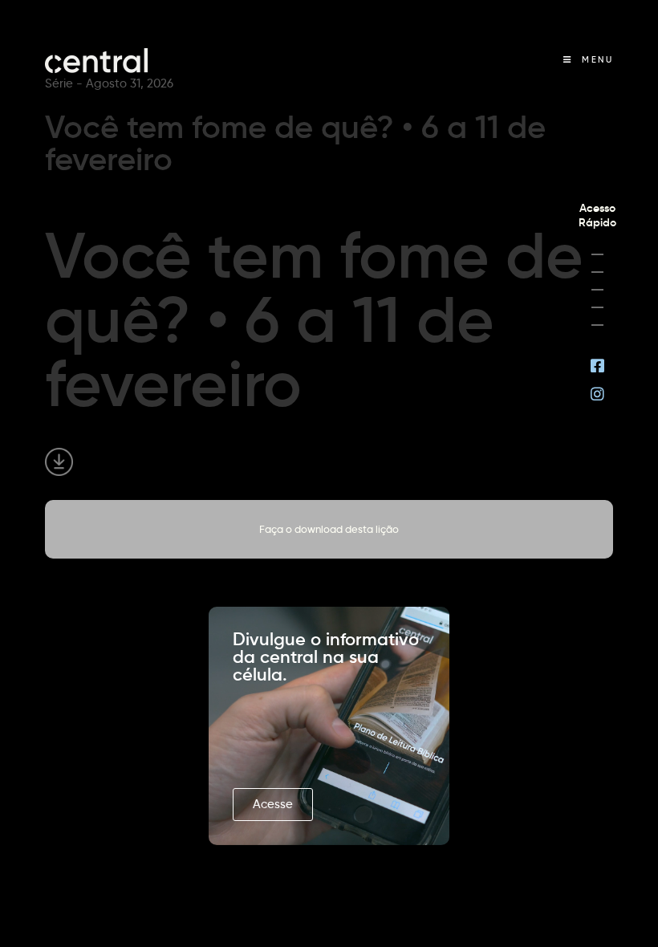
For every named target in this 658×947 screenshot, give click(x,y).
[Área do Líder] (597, 254)
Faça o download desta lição (329, 528)
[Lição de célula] (597, 272)
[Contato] (597, 325)
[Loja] (597, 290)
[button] (273, 804)
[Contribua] (597, 307)
